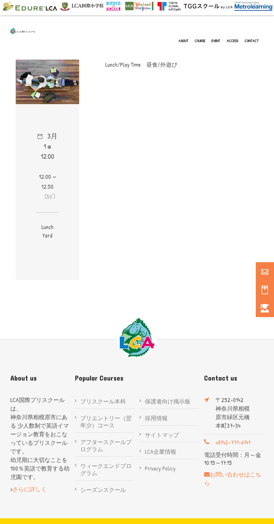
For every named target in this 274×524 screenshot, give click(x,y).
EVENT (216, 40)
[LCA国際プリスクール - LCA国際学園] (22, 31)
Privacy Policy (160, 468)
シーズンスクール (103, 490)
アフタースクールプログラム (106, 445)
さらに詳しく (29, 489)
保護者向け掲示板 (168, 401)
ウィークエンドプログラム (106, 469)
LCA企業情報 (160, 452)
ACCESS (232, 40)
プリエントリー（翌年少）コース (106, 421)
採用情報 (156, 418)
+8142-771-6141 (232, 442)
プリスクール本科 (103, 401)
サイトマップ (162, 435)
